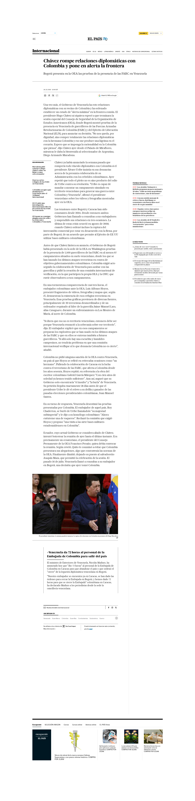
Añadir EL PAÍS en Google (108, 95)
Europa (88, 51)
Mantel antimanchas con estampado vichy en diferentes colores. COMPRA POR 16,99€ (152, 748)
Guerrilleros (56, 618)
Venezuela (46, 618)
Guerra (102, 618)
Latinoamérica (108, 51)
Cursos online (77, 725)
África (128, 51)
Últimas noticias (157, 51)
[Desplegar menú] (34, 39)
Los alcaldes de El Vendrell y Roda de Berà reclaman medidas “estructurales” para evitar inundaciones (146, 223)
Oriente (117, 51)
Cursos (66, 725)
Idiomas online (91, 725)
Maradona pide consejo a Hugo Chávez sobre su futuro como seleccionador (39, 170)
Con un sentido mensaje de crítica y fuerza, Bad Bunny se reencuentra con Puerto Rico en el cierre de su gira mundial (146, 201)
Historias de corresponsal (141, 51)
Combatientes (83, 618)
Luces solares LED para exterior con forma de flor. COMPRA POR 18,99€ (130, 747)
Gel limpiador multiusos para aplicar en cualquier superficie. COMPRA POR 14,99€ (107, 748)
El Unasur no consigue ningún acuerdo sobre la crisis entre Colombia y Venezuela (41, 219)
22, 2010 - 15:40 (50, 89)
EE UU (94, 51)
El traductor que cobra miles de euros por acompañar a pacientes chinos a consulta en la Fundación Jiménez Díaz (148, 280)
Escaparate (36, 725)
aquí (90, 629)
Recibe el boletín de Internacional (58, 608)
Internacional (45, 51)
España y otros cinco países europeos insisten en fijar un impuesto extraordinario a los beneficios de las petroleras (146, 212)
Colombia (65, 618)
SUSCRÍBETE (143, 33)
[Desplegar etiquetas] (116, 618)
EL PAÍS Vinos (105, 725)
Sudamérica (94, 618)
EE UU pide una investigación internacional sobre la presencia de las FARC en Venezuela (41, 206)
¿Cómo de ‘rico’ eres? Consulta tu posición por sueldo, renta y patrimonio (148, 248)
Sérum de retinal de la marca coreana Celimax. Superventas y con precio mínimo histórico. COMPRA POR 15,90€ (75, 757)
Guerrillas (73, 618)
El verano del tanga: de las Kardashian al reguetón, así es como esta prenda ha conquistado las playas (148, 263)
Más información (49, 629)
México (100, 51)
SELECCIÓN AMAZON (52, 725)
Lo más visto (138, 242)
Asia (123, 51)
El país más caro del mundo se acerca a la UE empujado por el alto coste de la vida (148, 255)
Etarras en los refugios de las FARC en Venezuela (41, 182)
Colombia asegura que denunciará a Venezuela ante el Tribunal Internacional (41, 193)
